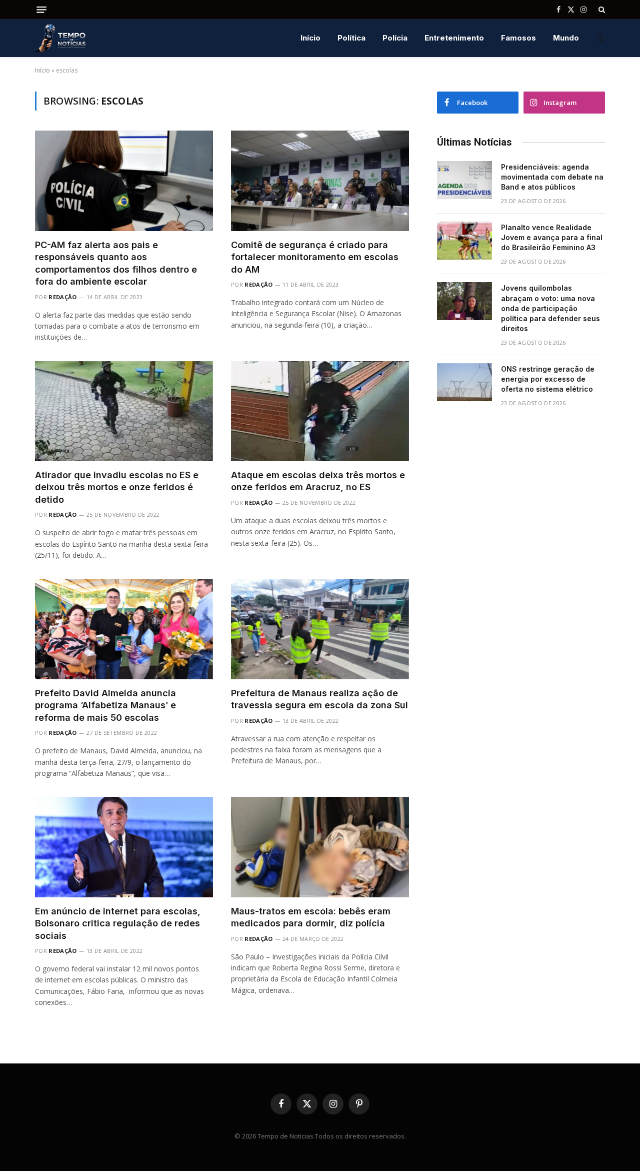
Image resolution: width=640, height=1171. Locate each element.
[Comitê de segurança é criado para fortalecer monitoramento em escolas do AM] (320, 181)
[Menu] (41, 10)
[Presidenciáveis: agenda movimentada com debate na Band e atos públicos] (464, 180)
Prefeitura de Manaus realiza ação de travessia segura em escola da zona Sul (319, 699)
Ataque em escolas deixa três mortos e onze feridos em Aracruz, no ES (318, 481)
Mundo (566, 38)
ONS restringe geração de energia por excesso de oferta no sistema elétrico (547, 379)
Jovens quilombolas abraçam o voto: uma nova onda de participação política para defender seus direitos (550, 308)
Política (352, 38)
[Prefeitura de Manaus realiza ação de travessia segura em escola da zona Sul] (320, 629)
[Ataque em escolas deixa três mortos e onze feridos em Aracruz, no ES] (320, 411)
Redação (62, 297)
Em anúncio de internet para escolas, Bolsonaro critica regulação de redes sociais (117, 923)
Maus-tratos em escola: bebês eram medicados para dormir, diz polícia (310, 917)
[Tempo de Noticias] (60, 38)
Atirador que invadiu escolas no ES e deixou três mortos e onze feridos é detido (116, 487)
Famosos (518, 38)
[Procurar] (600, 9)
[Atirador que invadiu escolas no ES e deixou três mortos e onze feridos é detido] (124, 411)
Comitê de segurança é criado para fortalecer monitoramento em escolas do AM (314, 257)
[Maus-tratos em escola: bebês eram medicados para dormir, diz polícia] (320, 847)
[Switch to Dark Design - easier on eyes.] (600, 38)
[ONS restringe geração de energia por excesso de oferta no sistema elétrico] (464, 382)
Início (310, 38)
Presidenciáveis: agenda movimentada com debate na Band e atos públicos (552, 177)
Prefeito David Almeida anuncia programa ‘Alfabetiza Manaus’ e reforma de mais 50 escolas (105, 705)
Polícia (395, 38)
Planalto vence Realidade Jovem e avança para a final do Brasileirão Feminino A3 (551, 237)
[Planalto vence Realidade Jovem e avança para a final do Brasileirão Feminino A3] (464, 241)
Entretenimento (454, 38)
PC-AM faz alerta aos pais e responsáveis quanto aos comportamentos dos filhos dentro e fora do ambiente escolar (116, 263)
